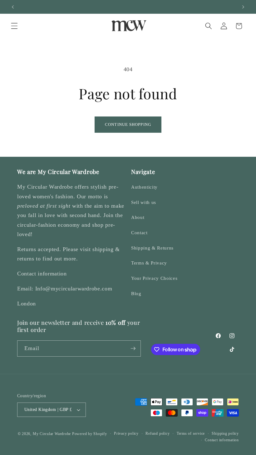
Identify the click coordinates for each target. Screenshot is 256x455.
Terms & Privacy (149, 262)
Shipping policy (225, 433)
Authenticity (144, 187)
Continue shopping (128, 124)
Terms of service (191, 433)
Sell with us (143, 202)
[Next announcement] (243, 7)
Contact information (222, 440)
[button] (14, 25)
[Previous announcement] (13, 7)
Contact (139, 232)
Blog (136, 293)
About (137, 217)
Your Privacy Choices (154, 278)
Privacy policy (126, 433)
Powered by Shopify (89, 434)
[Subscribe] (133, 348)
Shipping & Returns (152, 247)
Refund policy (157, 433)
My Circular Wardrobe (52, 434)
